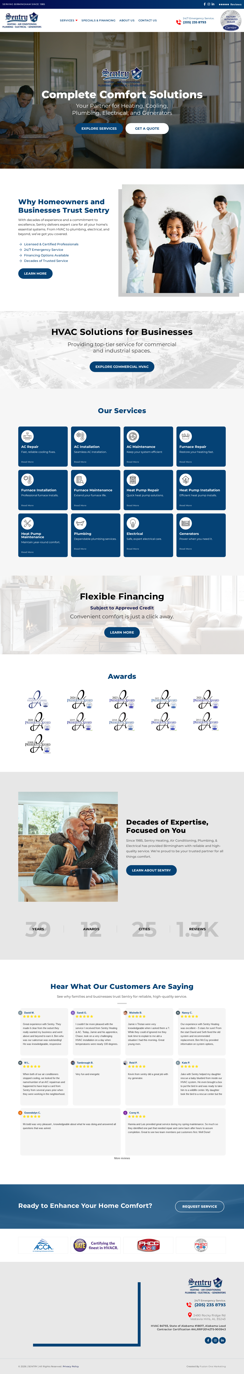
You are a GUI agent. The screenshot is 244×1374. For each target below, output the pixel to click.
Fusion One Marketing (213, 1366)
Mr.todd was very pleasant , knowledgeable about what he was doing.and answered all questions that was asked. (69, 1126)
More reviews (122, 1158)
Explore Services (99, 129)
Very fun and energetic (88, 1074)
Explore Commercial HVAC (122, 367)
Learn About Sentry (151, 870)
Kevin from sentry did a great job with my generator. (148, 1076)
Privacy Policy (71, 1366)
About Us (126, 20)
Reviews (236, 4)
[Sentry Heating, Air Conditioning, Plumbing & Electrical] (21, 26)
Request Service (199, 1207)
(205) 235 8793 (194, 22)
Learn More (35, 273)
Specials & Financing (98, 20)
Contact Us (147, 20)
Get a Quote (147, 129)
